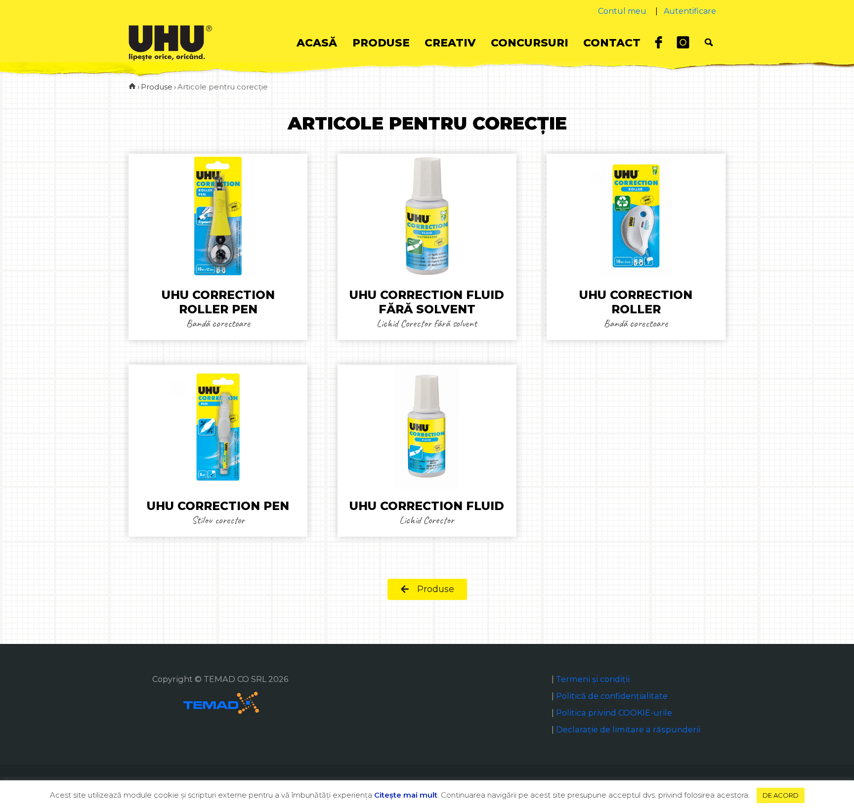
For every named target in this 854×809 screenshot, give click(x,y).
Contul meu (622, 11)
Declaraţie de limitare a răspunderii (628, 729)
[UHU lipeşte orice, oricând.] (170, 42)
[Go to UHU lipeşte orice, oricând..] (132, 86)
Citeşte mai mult (405, 795)
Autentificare (690, 11)
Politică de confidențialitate (612, 696)
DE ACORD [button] (781, 795)
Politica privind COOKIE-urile (614, 713)
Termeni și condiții (593, 679)
